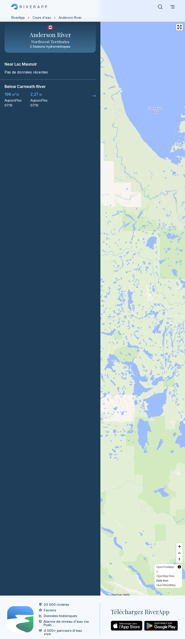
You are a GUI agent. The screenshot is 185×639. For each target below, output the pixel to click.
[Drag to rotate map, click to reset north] (179, 559)
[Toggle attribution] (179, 567)
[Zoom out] (179, 553)
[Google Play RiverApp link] (161, 626)
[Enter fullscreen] (179, 27)
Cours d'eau (41, 17)
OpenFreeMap (165, 567)
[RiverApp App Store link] (126, 626)
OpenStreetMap (166, 585)
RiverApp (18, 17)
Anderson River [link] (70, 17)
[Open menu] (172, 7)
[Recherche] (160, 7)
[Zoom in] (179, 546)
